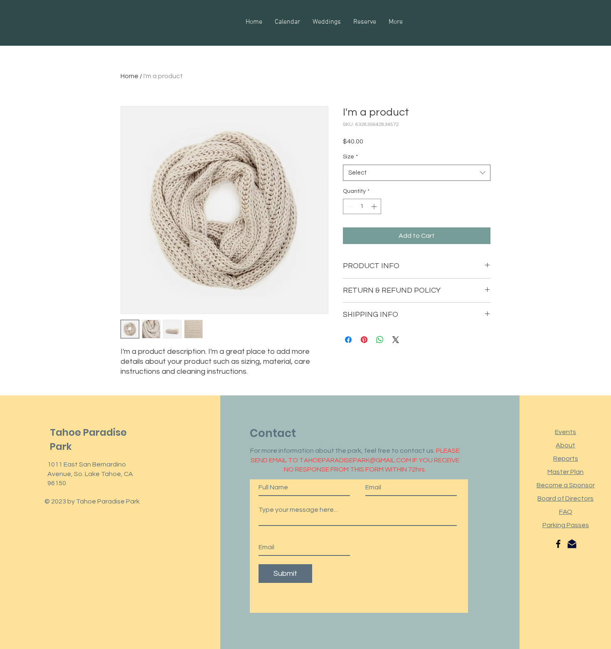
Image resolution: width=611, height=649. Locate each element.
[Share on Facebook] (348, 340)
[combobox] (416, 173)
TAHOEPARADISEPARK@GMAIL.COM (355, 460)
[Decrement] (349, 206)
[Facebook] (558, 543)
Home (129, 76)
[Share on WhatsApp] (380, 340)
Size (350, 157)
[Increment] (375, 206)
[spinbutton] (362, 206)
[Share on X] (396, 340)
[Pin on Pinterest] (364, 340)
